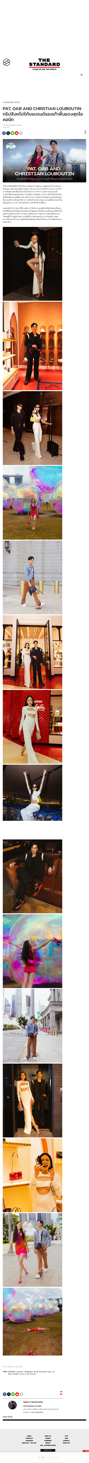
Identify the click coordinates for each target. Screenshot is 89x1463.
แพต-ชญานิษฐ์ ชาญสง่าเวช (45, 1371)
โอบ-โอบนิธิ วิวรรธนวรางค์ (19, 1374)
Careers (48, 1440)
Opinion (29, 1440)
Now (66, 1438)
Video (48, 1438)
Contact (66, 1443)
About (48, 1443)
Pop (66, 1436)
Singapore (29, 1371)
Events (66, 1440)
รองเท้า (33, 1374)
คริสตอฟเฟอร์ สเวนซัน (13, 125)
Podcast (29, 1438)
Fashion (8, 102)
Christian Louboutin (16, 1371)
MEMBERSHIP (48, 1450)
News (29, 1436)
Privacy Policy (29, 1443)
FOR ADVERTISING (48, 1445)
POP (17, 102)
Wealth (48, 1436)
